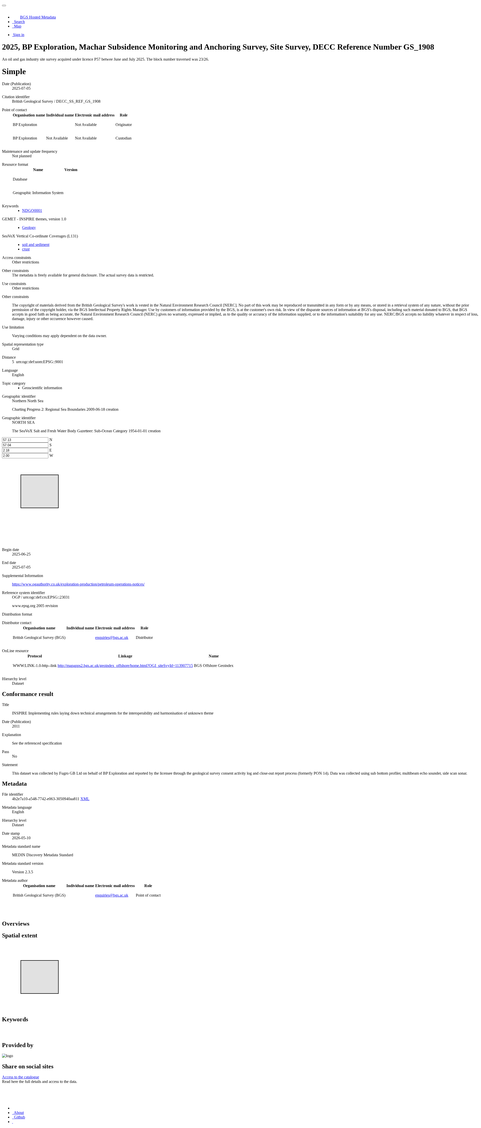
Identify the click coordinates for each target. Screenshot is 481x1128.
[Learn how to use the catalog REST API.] (12, 1121)
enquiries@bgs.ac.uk (111, 637)
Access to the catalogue (20, 1077)
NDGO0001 (32, 210)
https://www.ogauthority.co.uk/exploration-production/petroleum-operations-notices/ (78, 584)
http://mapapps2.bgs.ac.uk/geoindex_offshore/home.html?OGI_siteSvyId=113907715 (125, 665)
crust (26, 249)
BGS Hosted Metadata (38, 17)
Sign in (18, 35)
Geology (29, 227)
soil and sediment (35, 244)
